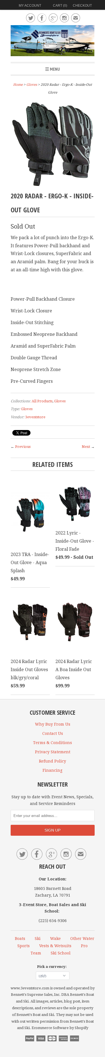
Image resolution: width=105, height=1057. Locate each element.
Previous (23, 447)
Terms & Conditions (52, 742)
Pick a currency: (52, 967)
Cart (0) (60, 6)
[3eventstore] (53, 41)
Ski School (61, 953)
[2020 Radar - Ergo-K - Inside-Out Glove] (53, 184)
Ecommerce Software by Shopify (60, 1028)
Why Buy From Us (52, 724)
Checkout (82, 6)
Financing (52, 770)
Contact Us (52, 733)
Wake (55, 938)
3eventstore (35, 417)
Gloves (31, 85)
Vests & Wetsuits (55, 946)
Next (86, 447)
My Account (30, 6)
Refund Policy (52, 761)
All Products (42, 401)
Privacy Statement (52, 752)
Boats (20, 938)
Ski (38, 938)
